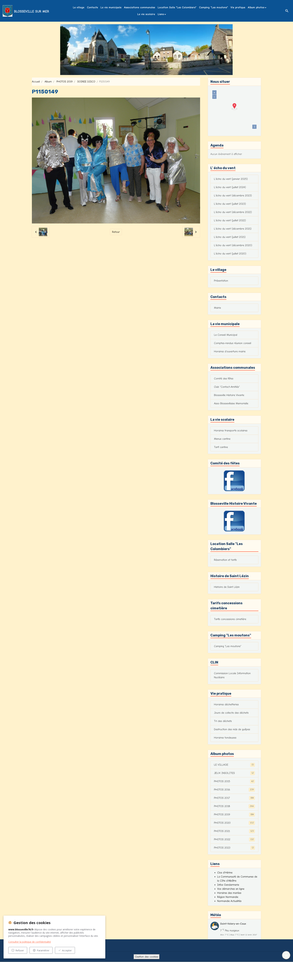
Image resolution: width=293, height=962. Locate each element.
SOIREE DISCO (86, 81)
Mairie (217, 307)
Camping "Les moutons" (213, 7)
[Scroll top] (286, 955)
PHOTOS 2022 (234, 839)
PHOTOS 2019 (64, 81)
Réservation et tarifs (225, 559)
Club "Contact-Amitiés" (227, 386)
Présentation (221, 280)
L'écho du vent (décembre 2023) (233, 195)
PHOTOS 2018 (234, 806)
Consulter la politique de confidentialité (29, 941)
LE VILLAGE (234, 764)
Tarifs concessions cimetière (230, 619)
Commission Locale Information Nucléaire (232, 675)
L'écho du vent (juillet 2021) (230, 237)
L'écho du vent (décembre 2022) (233, 212)
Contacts (92, 7)
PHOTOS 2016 (234, 789)
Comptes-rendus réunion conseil (232, 343)
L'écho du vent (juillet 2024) (230, 187)
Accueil (36, 81)
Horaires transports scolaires (230, 430)
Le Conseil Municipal (225, 334)
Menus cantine (222, 438)
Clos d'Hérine (224, 872)
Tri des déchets (223, 721)
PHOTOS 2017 (234, 797)
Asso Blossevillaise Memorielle (231, 403)
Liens (161, 14)
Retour (116, 231)
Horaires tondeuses (225, 737)
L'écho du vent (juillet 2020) (230, 253)
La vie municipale (111, 7)
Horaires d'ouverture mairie (230, 351)
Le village (78, 7)
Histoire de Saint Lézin (227, 587)
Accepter (67, 950)
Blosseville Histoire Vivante (229, 395)
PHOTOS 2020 (234, 822)
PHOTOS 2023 (234, 847)
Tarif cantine (221, 447)
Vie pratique (238, 7)
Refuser (19, 950)
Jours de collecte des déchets (231, 712)
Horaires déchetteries (226, 704)
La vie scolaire (146, 14)
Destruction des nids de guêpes (232, 729)
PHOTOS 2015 (234, 781)
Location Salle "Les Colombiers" (177, 7)
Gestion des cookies (146, 956)
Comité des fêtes (223, 378)
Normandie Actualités (229, 901)
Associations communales (139, 7)
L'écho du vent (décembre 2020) (233, 245)
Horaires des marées (229, 892)
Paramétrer (43, 950)
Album (48, 81)
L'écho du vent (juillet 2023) (230, 203)
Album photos (256, 7)
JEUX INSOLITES (234, 773)
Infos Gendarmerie (228, 884)
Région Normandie (227, 897)
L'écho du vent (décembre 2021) (232, 228)
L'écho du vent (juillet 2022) (230, 220)
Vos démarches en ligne (230, 888)
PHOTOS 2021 (234, 831)
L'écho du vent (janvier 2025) (231, 178)
